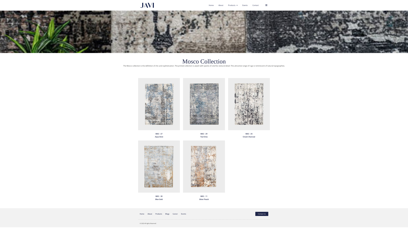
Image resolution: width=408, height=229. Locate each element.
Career (175, 214)
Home (211, 5)
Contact (255, 5)
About (220, 5)
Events (245, 5)
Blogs (167, 214)
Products (231, 5)
